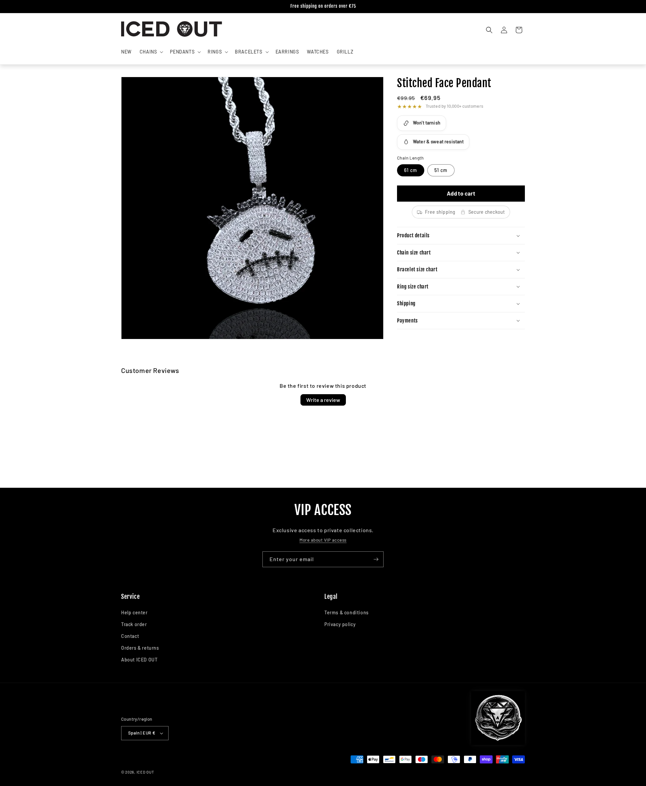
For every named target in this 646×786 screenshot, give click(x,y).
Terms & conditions (346, 612)
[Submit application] (375, 559)
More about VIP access (323, 540)
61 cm (410, 170)
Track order (134, 624)
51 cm (440, 170)
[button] (151, 52)
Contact (130, 636)
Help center (134, 612)
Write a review (323, 400)
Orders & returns (140, 648)
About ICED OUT (139, 659)
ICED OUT (145, 772)
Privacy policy (340, 624)
